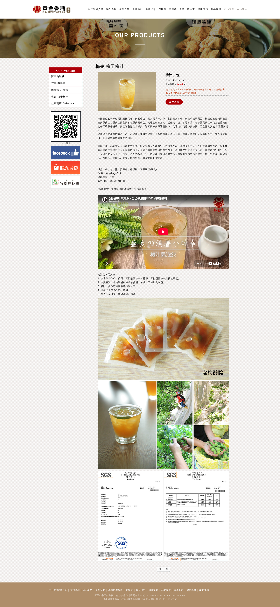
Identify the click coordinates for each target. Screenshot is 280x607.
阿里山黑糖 (57, 76)
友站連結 (204, 590)
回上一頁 (163, 569)
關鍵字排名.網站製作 (144, 599)
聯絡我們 (179, 590)
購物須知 (153, 590)
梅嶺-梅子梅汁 (59, 96)
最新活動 (100, 590)
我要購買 (166, 590)
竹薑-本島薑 (58, 83)
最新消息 (141, 590)
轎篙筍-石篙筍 (59, 89)
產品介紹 (87, 590)
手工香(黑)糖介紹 (58, 590)
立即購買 (174, 102)
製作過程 (75, 590)
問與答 (129, 590)
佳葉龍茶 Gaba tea (62, 103)
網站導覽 (191, 590)
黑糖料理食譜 (115, 590)
